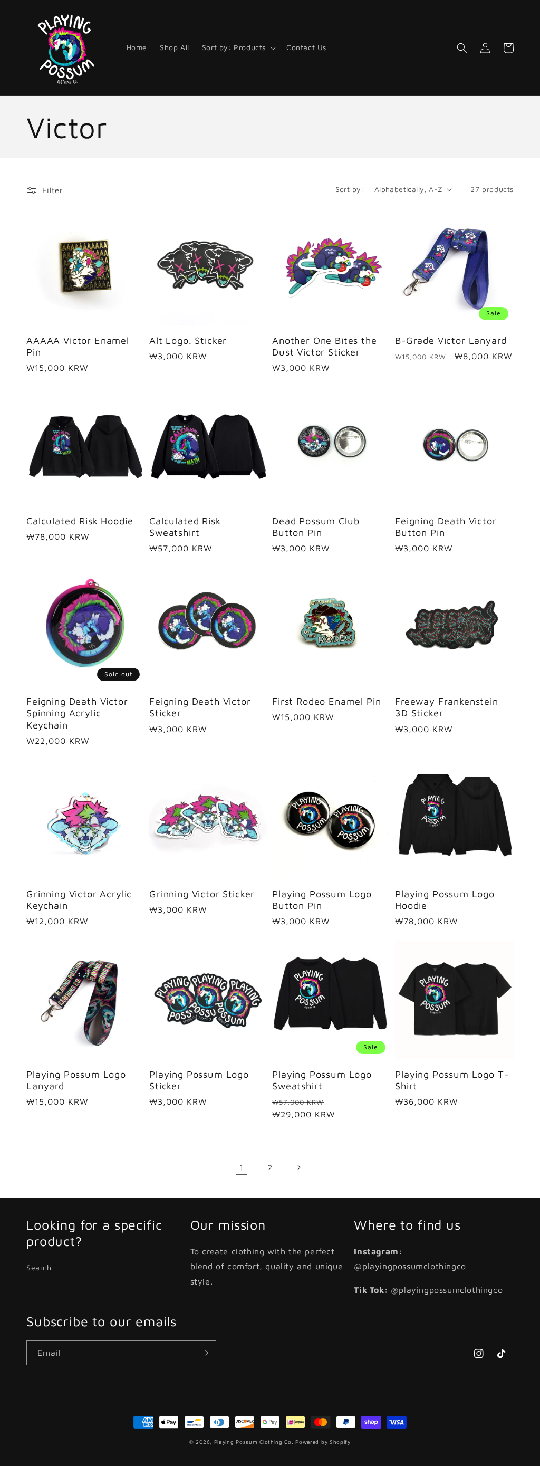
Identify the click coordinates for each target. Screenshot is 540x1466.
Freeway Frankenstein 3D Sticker (446, 706)
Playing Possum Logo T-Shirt (451, 1079)
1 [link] (241, 1167)
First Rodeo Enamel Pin (326, 701)
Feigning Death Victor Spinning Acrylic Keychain (77, 712)
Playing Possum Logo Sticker (199, 1079)
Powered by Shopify (323, 1442)
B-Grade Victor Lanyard (450, 340)
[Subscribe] (204, 1352)
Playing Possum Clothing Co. (254, 1442)
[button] (238, 47)
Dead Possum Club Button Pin (315, 526)
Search (39, 1267)
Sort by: (349, 189)
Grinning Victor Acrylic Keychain (79, 899)
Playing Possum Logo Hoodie (445, 899)
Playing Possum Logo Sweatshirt (322, 1079)
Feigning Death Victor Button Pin (446, 526)
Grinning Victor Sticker (202, 893)
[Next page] (298, 1167)
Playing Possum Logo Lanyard (76, 1079)
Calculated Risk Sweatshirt (185, 526)
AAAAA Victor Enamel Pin (77, 346)
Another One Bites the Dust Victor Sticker (324, 346)
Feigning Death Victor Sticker (200, 706)
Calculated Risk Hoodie (79, 520)
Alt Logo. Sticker (188, 340)
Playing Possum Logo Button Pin (322, 899)
